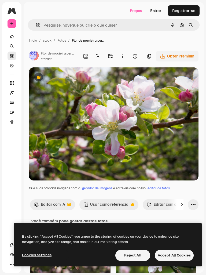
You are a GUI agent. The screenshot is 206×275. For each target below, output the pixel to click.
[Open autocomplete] (35, 25)
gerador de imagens (97, 188)
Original (63, 77)
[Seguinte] (182, 204)
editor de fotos (159, 188)
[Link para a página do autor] (34, 56)
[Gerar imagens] (12, 102)
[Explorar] (12, 65)
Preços (136, 10)
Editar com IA (49, 206)
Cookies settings (37, 255)
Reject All (132, 255)
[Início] (12, 36)
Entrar (155, 10)
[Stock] (12, 56)
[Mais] (12, 264)
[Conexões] (12, 245)
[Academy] (12, 254)
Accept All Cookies (174, 255)
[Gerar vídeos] (12, 112)
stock (47, 40)
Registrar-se (183, 10)
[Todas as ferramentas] (12, 83)
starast (46, 59)
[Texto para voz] (12, 121)
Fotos (61, 40)
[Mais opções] (122, 56)
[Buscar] (12, 46)
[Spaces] (12, 92)
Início (33, 40)
